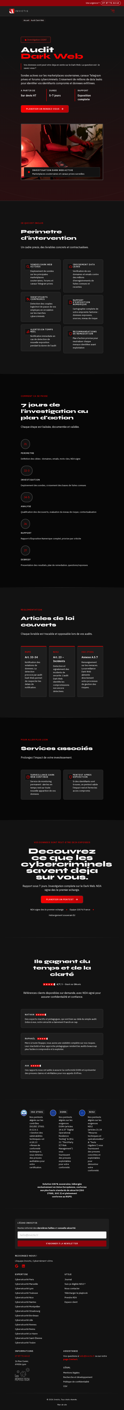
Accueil (26, 20)
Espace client (71, 1302)
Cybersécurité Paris (24, 1279)
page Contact (70, 1359)
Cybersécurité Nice (24, 1297)
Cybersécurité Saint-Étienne (28, 1338)
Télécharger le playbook (76, 1293)
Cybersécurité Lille (24, 1320)
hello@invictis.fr (87, 1356)
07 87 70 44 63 (22, 1356)
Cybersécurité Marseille (26, 1284)
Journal (68, 1279)
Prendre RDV (71, 1297)
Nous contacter (72, 1288)
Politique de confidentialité (76, 1381)
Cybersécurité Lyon (24, 1288)
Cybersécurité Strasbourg (27, 1311)
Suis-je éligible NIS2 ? (75, 1284)
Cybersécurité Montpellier (27, 1306)
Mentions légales (71, 1372)
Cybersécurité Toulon (25, 1342)
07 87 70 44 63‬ (110, 3)
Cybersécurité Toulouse (26, 1293)
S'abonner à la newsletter (62, 1243)
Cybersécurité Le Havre (26, 1333)
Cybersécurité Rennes (25, 1324)
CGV (65, 1386)
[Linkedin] (23, 1266)
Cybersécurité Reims (25, 1329)
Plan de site (62, 1405)
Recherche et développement (77, 1377)
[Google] (16, 1266)
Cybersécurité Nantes (25, 1302)
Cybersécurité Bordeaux (27, 1315)
